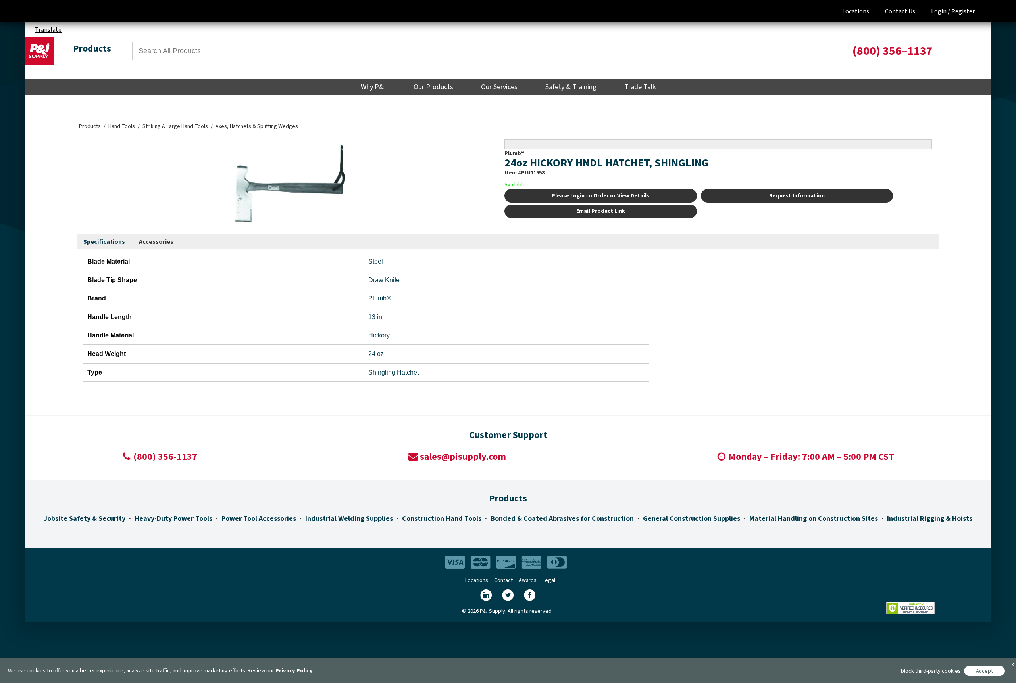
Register (963, 11)
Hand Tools (121, 126)
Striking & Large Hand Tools (175, 126)
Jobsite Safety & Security (84, 519)
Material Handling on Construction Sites (813, 519)
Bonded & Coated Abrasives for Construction (562, 519)
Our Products (433, 87)
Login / (940, 11)
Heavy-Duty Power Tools (173, 519)
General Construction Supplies (691, 519)
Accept (984, 671)
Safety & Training (571, 87)
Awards (528, 580)
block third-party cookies (931, 671)
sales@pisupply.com (463, 457)
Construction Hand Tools (441, 519)
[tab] (104, 242)
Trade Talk (640, 87)
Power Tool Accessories (258, 519)
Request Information (797, 196)
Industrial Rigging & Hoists (929, 519)
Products (90, 126)
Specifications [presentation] (104, 241)
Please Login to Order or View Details (600, 196)
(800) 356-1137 (165, 457)
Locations (855, 11)
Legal (549, 580)
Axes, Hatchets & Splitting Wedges (257, 126)
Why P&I (373, 87)
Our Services (499, 87)
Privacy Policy (294, 670)
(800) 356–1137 (892, 50)
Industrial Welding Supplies (349, 519)
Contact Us (900, 11)
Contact (503, 580)
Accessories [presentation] (156, 241)
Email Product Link (600, 211)
